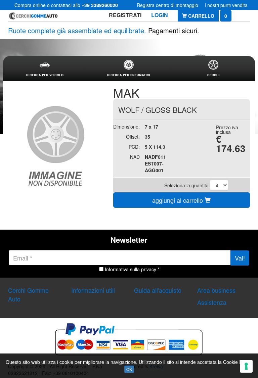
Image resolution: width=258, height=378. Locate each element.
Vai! (240, 257)
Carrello (200, 15)
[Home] (33, 15)
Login (159, 15)
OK (129, 369)
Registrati (125, 15)
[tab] (44, 68)
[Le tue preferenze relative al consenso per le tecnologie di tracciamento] (246, 366)
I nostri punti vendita (226, 5)
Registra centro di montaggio (167, 5)
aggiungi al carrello (178, 200)
